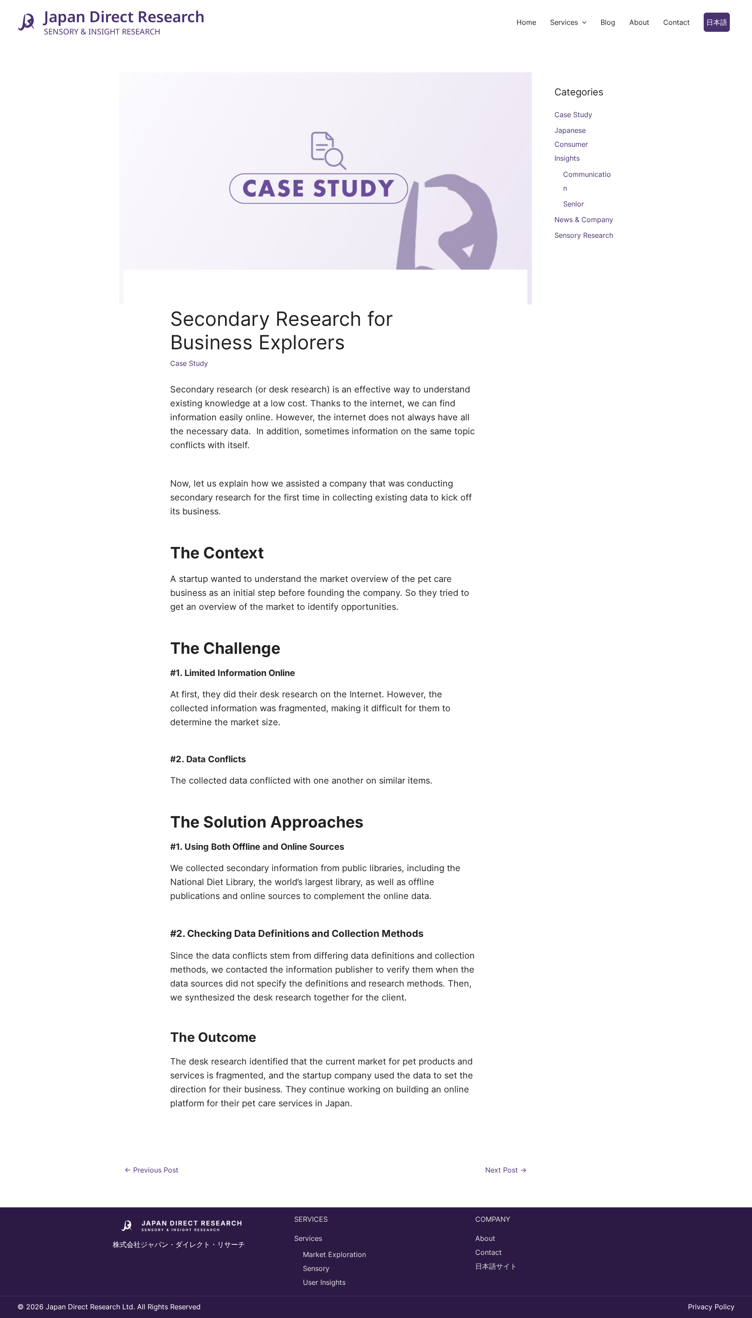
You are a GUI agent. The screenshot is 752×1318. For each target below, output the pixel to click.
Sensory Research (583, 235)
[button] (582, 22)
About (485, 1238)
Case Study (189, 363)
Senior (573, 203)
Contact (488, 1252)
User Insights (324, 1282)
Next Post (506, 1170)
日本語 (716, 22)
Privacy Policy (711, 1306)
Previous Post (151, 1170)
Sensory (316, 1268)
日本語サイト (496, 1266)
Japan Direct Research (124, 16)
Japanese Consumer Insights (571, 144)
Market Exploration (334, 1254)
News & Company (583, 219)
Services (308, 1238)
